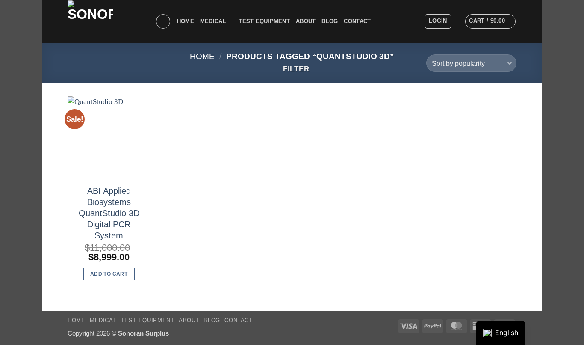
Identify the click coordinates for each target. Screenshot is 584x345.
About (306, 21)
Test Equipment (264, 21)
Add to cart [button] (108, 274)
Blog (329, 21)
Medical (213, 21)
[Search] (163, 21)
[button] (438, 21)
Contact (357, 21)
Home (185, 21)
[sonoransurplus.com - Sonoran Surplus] (105, 21)
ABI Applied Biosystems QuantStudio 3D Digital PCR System (109, 213)
